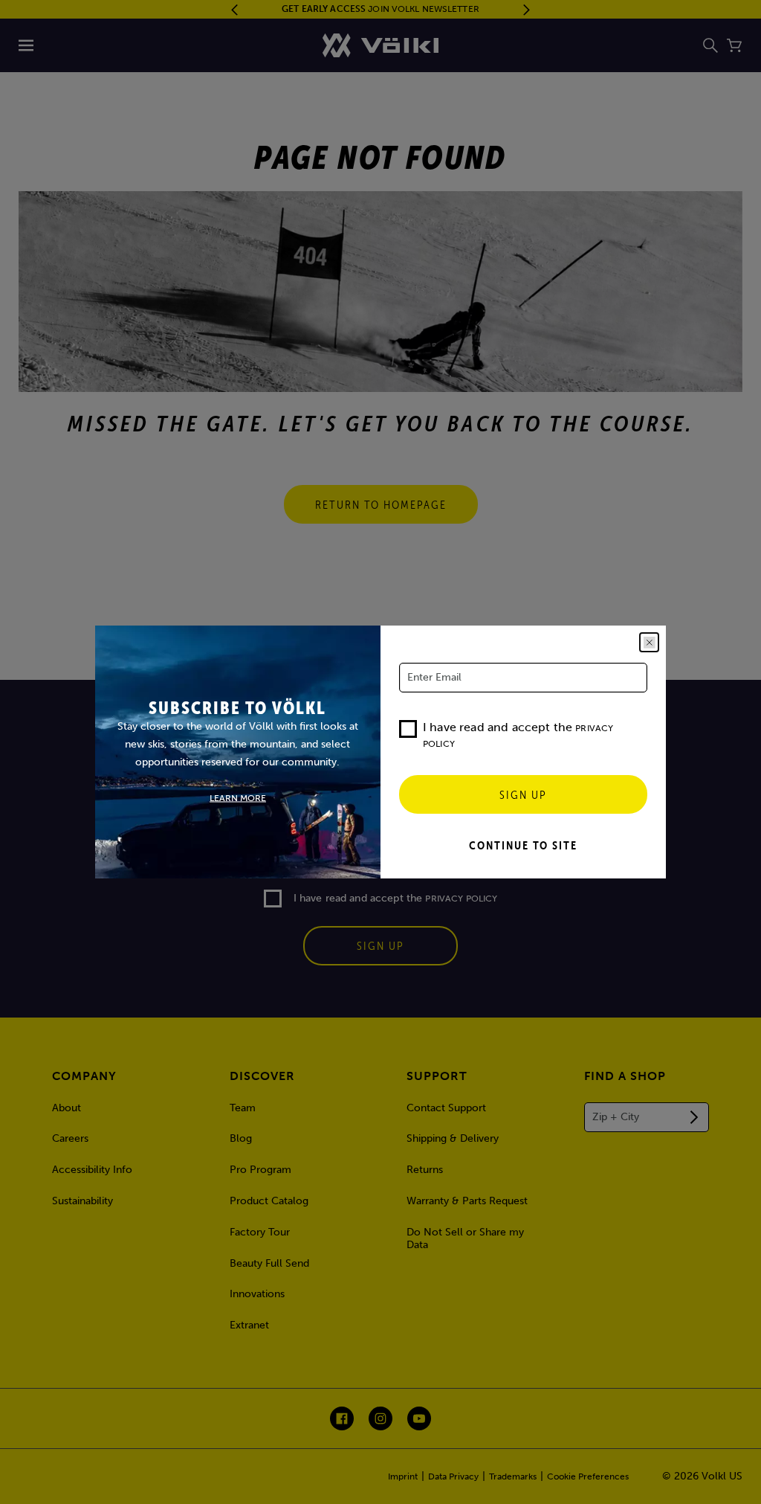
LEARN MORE (238, 798)
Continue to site (523, 845)
